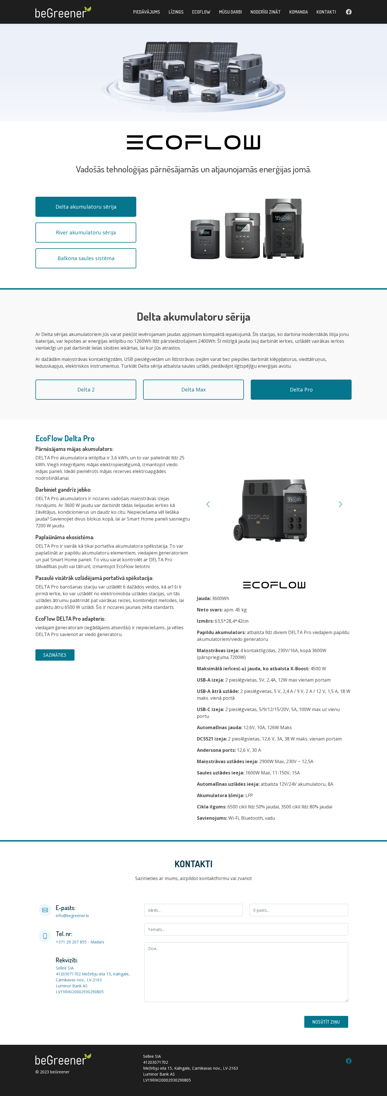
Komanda (298, 12)
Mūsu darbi (230, 12)
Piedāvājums (146, 12)
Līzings (176, 12)
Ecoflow (201, 12)
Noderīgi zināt (265, 12)
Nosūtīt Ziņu (326, 1022)
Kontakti (326, 12)
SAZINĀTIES (55, 655)
